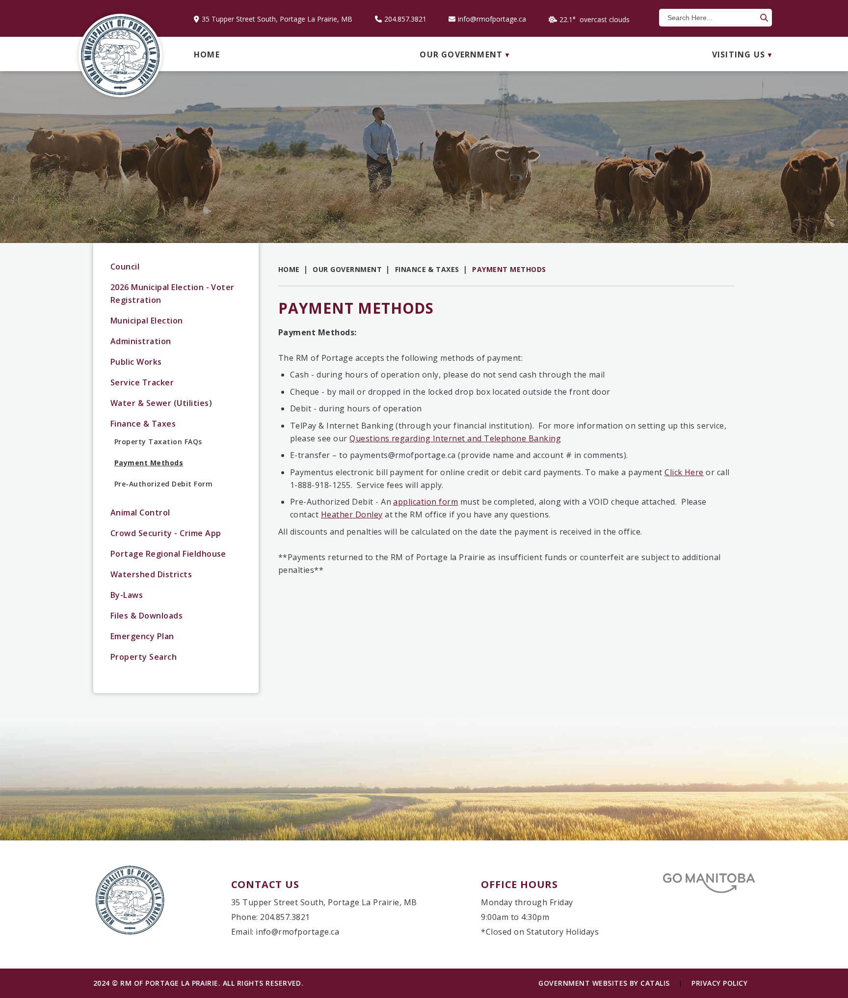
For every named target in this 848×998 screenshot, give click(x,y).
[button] (763, 18)
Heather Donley (352, 514)
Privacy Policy (719, 983)
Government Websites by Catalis (603, 983)
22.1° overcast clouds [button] (594, 19)
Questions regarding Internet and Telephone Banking (455, 438)
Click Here (684, 472)
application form (425, 501)
